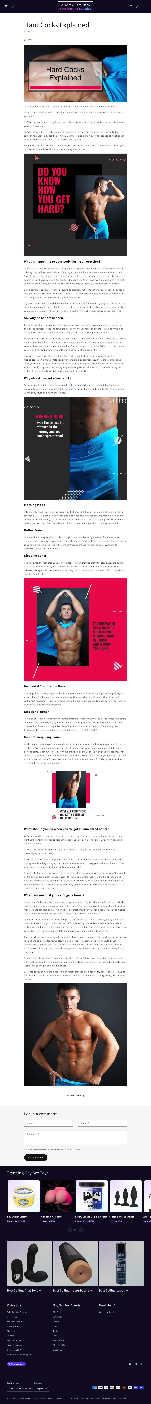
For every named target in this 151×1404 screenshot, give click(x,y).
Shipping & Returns (15, 1321)
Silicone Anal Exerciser (121, 1216)
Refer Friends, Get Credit (18, 1312)
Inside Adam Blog (14, 1345)
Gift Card (57, 1312)
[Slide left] (69, 1230)
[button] (6, 7)
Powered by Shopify (32, 1398)
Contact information (103, 1398)
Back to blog (77, 1095)
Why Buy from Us (14, 1326)
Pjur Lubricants (60, 1340)
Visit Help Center (107, 1311)
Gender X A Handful (51, 1216)
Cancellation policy (120, 1398)
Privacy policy (60, 1398)
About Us (11, 1331)
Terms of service (73, 1398)
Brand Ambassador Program (19, 1354)
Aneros (56, 1321)
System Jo (57, 1350)
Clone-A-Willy (59, 1345)
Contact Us (12, 1316)
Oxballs (56, 1335)
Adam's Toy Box (19, 1398)
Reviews (10, 1335)
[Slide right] (81, 1230)
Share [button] (29, 39)
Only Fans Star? (14, 1350)
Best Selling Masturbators (71, 1290)
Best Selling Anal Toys (22, 1290)
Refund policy (47, 1398)
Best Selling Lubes (112, 1290)
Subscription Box (14, 1340)
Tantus (56, 1331)
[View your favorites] (12, 6)
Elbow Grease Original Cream (91, 1216)
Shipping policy (87, 1398)
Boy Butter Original (17, 1216)
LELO (55, 1326)
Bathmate (57, 1316)
